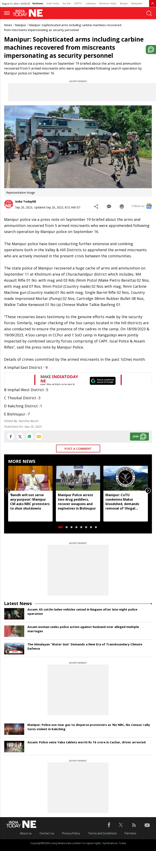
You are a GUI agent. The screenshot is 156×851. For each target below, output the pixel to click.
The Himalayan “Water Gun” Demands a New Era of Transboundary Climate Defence (84, 646)
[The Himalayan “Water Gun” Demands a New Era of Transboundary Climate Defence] (14, 648)
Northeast (37, 3)
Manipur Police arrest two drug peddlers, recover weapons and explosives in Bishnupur (77, 502)
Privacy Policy (71, 833)
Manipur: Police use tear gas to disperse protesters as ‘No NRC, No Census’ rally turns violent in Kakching (88, 727)
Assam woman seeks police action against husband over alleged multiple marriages (83, 629)
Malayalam (136, 3)
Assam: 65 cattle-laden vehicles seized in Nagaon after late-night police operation (82, 611)
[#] (29, 436)
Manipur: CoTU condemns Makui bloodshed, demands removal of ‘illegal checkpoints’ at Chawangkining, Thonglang (122, 502)
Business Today (107, 3)
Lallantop (91, 3)
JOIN (136, 436)
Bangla (124, 3)
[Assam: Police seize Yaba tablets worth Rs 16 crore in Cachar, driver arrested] (14, 746)
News (8, 25)
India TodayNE (25, 201)
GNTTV (78, 3)
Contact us (47, 833)
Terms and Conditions (102, 833)
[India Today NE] (29, 13)
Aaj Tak (66, 3)
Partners (130, 833)
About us (26, 833)
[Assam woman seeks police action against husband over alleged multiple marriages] (14, 631)
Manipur (20, 25)
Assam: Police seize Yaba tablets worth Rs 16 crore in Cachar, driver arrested (86, 742)
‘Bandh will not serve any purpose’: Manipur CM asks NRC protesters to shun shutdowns (30, 502)
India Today (53, 3)
